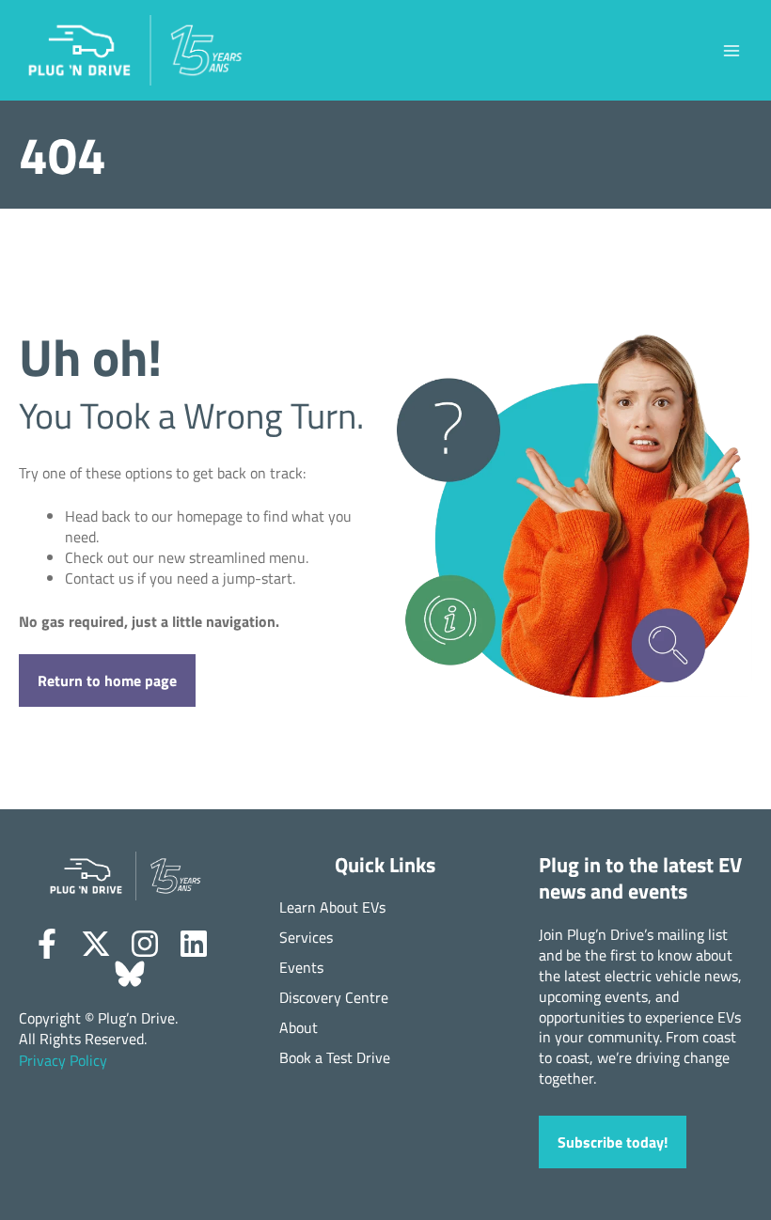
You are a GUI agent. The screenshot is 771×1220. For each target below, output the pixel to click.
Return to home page (107, 680)
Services (306, 937)
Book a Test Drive (334, 1058)
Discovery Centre (333, 998)
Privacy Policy (63, 1060)
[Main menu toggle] (731, 50)
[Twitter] (96, 944)
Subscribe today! (613, 1141)
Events (301, 967)
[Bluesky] (130, 974)
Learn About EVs (332, 907)
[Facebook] (47, 944)
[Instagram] (145, 944)
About (298, 1028)
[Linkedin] (194, 944)
